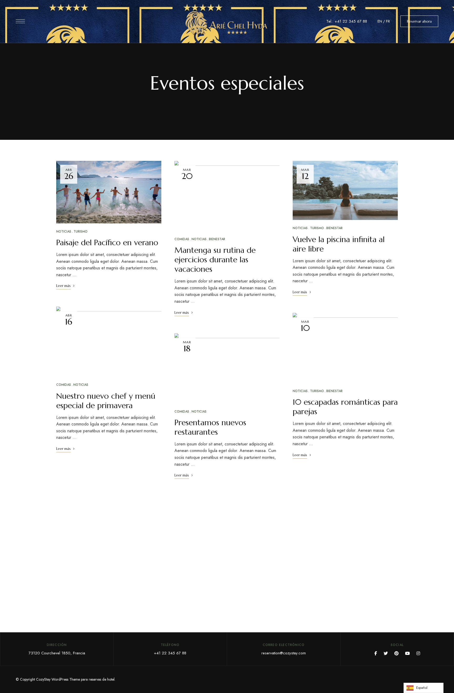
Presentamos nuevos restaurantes (210, 427)
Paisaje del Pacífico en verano (107, 242)
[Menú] (20, 21)
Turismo (80, 231)
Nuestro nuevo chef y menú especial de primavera (105, 400)
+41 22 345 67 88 (170, 653)
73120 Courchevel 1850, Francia (57, 653)
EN (380, 21)
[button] (419, 21)
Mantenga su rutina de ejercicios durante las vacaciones (215, 259)
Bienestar (217, 239)
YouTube (407, 653)
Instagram (418, 653)
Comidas (63, 384)
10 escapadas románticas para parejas (345, 406)
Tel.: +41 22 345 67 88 (346, 21)
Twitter (386, 653)
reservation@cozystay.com (283, 653)
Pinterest (396, 653)
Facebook (375, 653)
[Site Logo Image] (227, 23)
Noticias (63, 231)
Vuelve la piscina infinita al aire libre (339, 244)
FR (388, 21)
